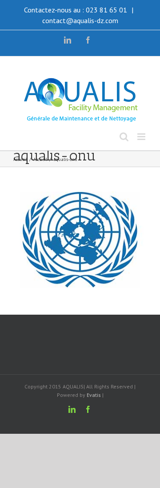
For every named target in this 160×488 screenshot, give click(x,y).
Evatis (94, 395)
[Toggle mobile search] (124, 136)
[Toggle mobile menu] (142, 136)
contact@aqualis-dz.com (80, 20)
